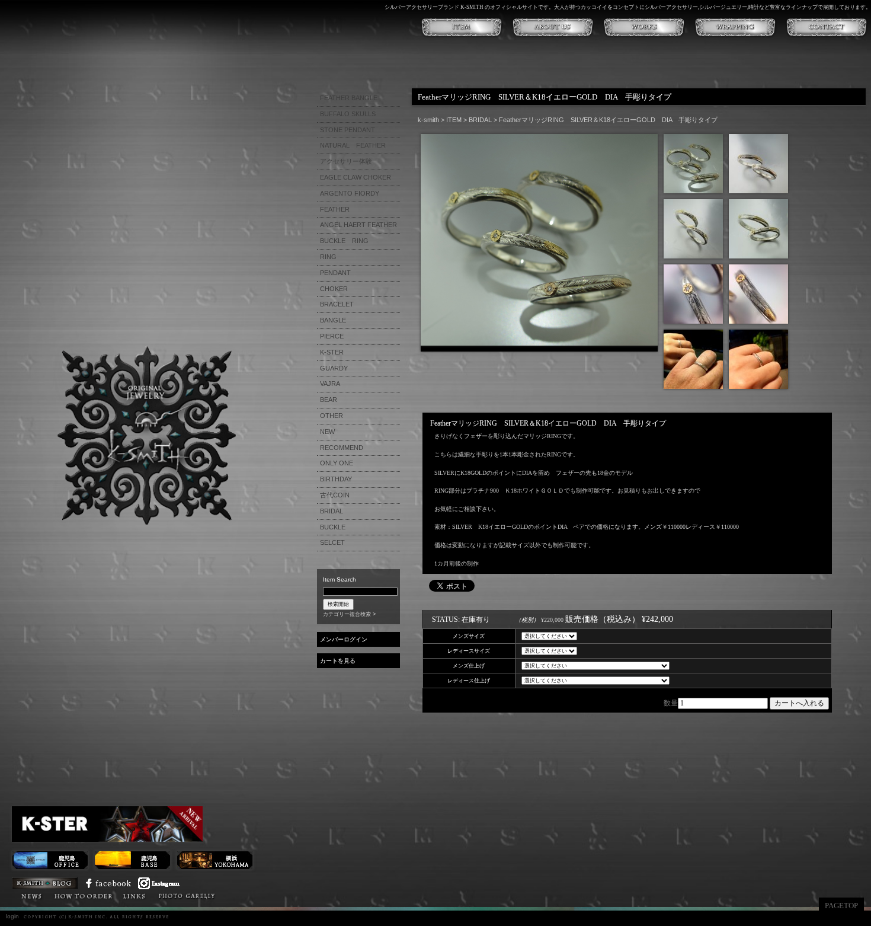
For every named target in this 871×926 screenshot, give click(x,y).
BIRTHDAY (336, 479)
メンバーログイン (343, 639)
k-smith (428, 119)
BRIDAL (331, 511)
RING (328, 256)
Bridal (229, 895)
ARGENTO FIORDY (349, 193)
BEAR (328, 399)
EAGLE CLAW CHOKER (355, 177)
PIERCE (332, 336)
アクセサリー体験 (346, 161)
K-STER (297, 895)
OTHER (331, 415)
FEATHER (335, 209)
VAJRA (330, 383)
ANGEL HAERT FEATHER (358, 224)
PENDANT (335, 272)
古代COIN (335, 495)
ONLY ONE (336, 463)
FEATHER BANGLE (348, 97)
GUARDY (334, 368)
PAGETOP (841, 905)
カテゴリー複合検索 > (349, 614)
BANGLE (333, 320)
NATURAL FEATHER (353, 145)
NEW (327, 431)
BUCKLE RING (344, 240)
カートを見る (338, 660)
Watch (261, 895)
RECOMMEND (341, 447)
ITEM (454, 119)
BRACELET (337, 304)
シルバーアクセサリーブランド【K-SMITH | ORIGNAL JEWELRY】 (146, 435)
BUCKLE (332, 527)
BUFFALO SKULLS (348, 113)
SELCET (332, 542)
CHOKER (334, 288)
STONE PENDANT (347, 129)
